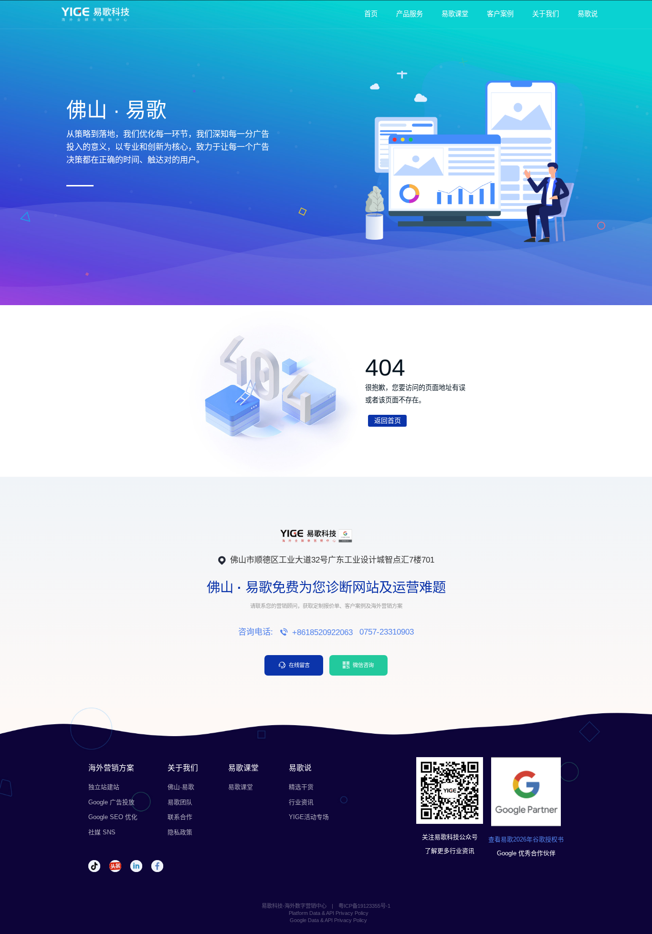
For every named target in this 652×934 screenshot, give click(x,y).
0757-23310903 (386, 631)
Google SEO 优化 (112, 817)
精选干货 (301, 786)
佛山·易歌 (181, 786)
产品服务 (409, 14)
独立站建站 (103, 786)
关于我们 (545, 14)
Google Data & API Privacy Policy (328, 920)
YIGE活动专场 (309, 817)
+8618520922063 (322, 632)
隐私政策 (180, 832)
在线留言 (299, 665)
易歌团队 (180, 802)
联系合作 (180, 817)
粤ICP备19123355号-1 (364, 906)
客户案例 (500, 14)
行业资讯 (301, 802)
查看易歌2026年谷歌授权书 (526, 839)
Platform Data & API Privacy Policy (328, 913)
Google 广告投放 (111, 802)
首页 (371, 14)
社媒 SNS (102, 832)
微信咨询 (363, 665)
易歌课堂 (455, 14)
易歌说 (588, 14)
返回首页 (387, 420)
